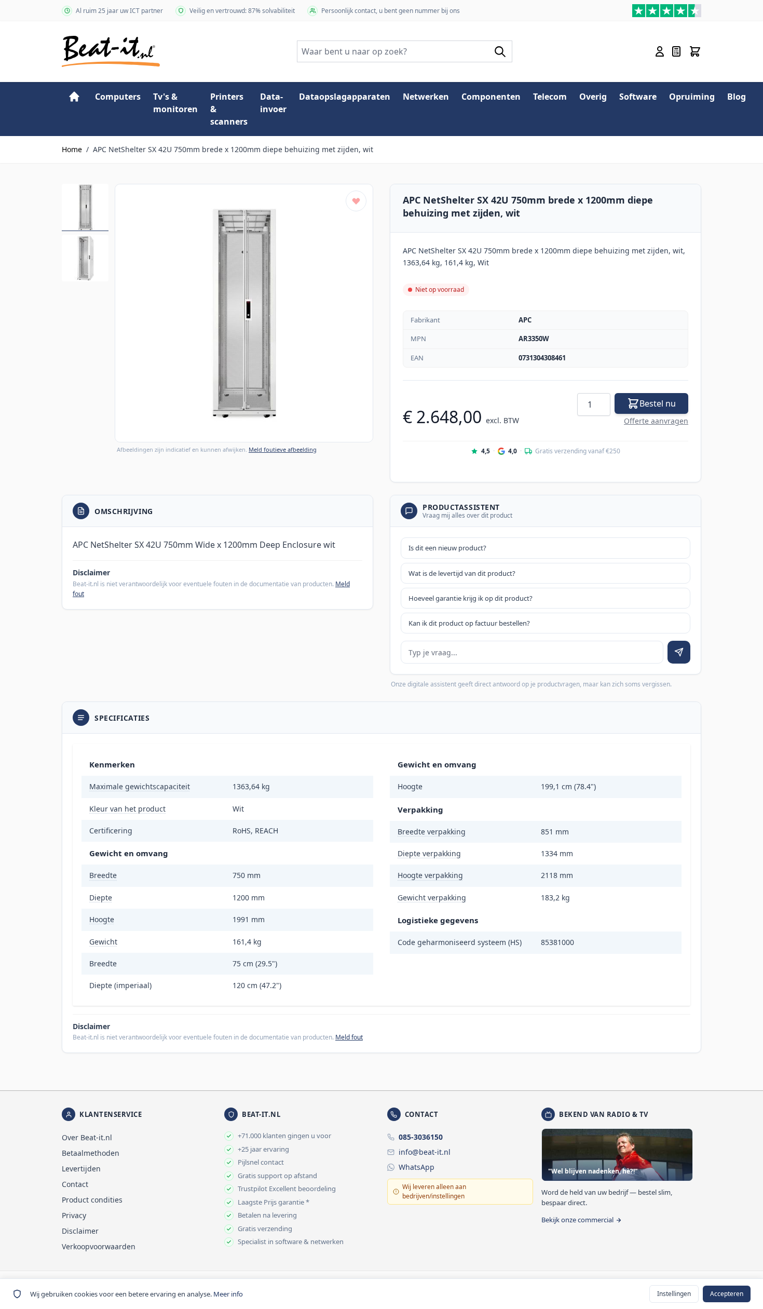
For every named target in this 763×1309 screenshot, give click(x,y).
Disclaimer (80, 1231)
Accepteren (726, 1293)
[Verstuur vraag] (678, 652)
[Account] (659, 51)
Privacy (74, 1215)
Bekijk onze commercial (577, 1219)
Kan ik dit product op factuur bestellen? (469, 623)
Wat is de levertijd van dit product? (461, 573)
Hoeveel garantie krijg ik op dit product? (470, 598)
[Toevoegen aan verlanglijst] (356, 201)
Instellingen (674, 1293)
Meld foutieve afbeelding (283, 449)
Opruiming (692, 96)
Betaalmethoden (90, 1153)
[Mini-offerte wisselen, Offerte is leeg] (676, 51)
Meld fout (349, 1037)
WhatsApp (416, 1167)
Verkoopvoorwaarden (98, 1246)
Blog (736, 96)
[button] (244, 313)
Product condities (92, 1200)
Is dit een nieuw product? (447, 547)
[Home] (74, 96)
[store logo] (111, 51)
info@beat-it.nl (425, 1152)
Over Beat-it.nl (87, 1137)
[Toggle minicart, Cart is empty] (695, 51)
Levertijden (81, 1168)
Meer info (228, 1294)
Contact (75, 1184)
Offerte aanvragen (656, 421)
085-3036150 (421, 1137)
